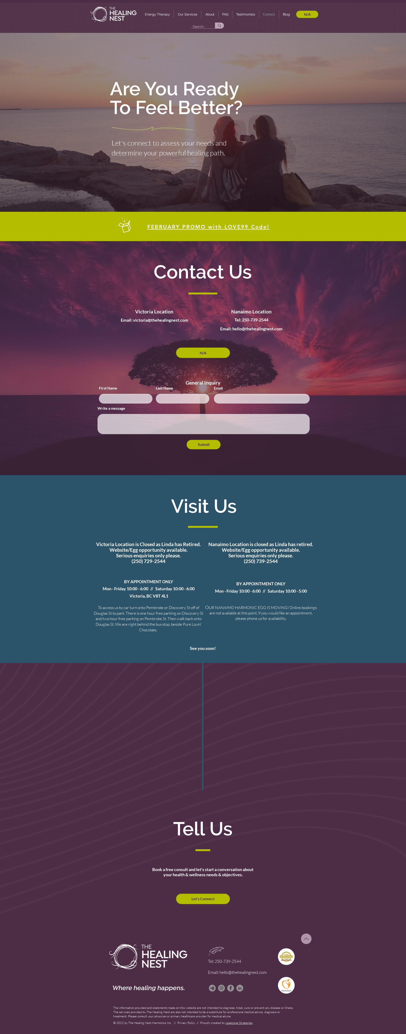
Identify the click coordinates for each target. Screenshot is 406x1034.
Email (298, 69)
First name (303, 45)
